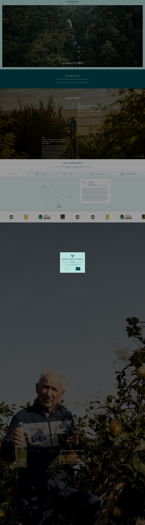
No (67, 268)
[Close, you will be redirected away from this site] (83, 254)
